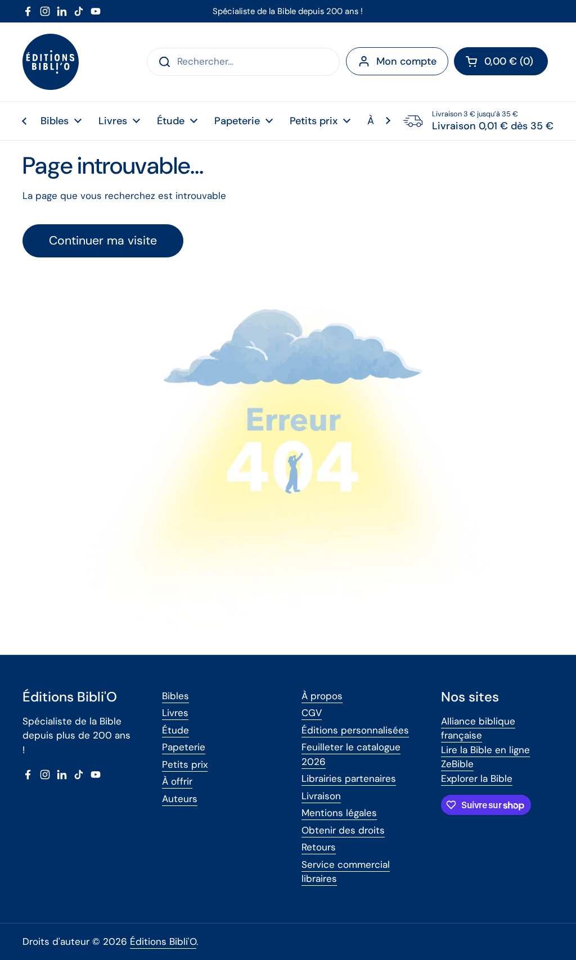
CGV (312, 713)
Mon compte (406, 61)
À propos (322, 696)
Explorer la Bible (476, 778)
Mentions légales (339, 813)
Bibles (175, 696)
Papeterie (183, 747)
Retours (319, 847)
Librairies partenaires (349, 778)
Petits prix (185, 764)
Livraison (321, 796)
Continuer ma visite (103, 240)
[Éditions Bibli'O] (50, 62)
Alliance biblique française (478, 728)
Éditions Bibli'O (163, 941)
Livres (175, 713)
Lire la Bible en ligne (485, 750)
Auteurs (179, 799)
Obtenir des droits (343, 830)
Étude (175, 730)
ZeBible (457, 764)
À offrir (177, 781)
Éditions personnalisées (355, 730)
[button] (501, 61)
